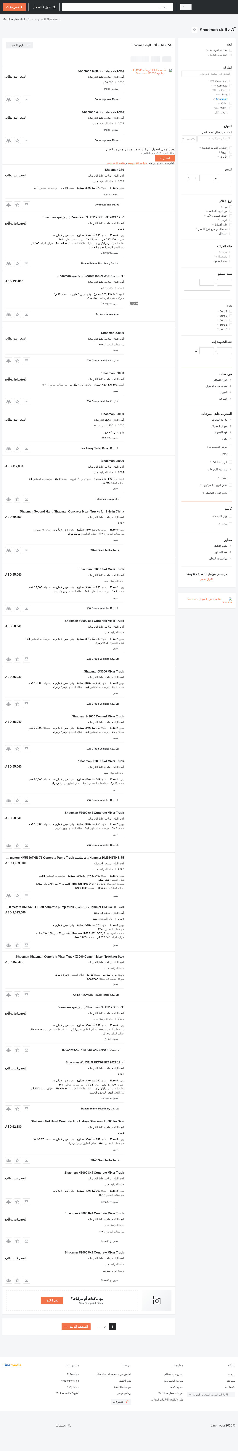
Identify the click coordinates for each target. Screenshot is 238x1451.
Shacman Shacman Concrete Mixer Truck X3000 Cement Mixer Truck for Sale (70, 956)
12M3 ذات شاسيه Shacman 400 (103, 112)
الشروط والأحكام (173, 1374)
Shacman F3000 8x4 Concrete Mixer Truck (94, 620)
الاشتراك (165, 158)
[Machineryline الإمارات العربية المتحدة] (215, 7)
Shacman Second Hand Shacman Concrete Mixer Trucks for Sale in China (72, 511)
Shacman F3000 (112, 373)
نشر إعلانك (52, 1300)
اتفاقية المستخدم (116, 162)
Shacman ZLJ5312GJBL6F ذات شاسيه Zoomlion (90, 1007)
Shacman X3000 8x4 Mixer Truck (101, 761)
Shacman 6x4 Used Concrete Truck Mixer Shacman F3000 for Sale (77, 1121)
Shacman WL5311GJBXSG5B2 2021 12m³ (95, 1062)
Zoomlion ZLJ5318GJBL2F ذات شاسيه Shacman (90, 276)
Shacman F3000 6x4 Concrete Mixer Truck (94, 812)
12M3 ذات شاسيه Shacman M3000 (101, 71)
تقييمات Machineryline (170, 1393)
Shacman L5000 (112, 460)
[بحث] (169, 7)
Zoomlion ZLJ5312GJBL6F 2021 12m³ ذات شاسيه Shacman (83, 217)
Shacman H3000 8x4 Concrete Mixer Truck (94, 1172)
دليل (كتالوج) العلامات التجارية (167, 1399)
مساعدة (231, 1380)
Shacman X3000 (112, 332)
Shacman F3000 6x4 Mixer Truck (101, 569)
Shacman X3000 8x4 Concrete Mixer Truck (94, 1213)
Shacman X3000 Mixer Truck (104, 671)
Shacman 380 (114, 169)
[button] (17, 99)
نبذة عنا (231, 1374)
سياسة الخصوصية (137, 162)
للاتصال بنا (229, 1386)
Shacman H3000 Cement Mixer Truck (98, 716)
